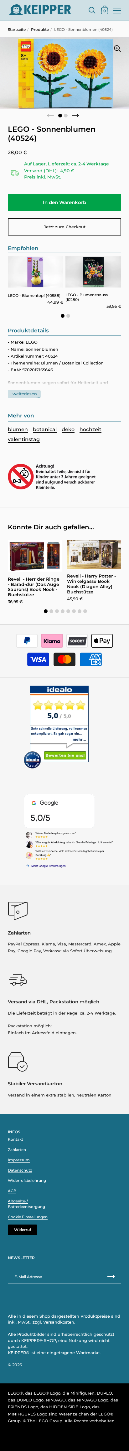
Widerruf (22, 1229)
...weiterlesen (23, 393)
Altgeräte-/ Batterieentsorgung (26, 1204)
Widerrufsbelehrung (27, 1180)
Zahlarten (17, 1149)
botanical (45, 429)
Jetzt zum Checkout (64, 226)
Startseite (17, 29)
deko (68, 429)
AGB (12, 1190)
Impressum (19, 1160)
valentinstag (24, 439)
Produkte (40, 29)
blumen (18, 429)
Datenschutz (20, 1170)
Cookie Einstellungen (28, 1217)
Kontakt (15, 1139)
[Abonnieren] (111, 1277)
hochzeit (90, 429)
